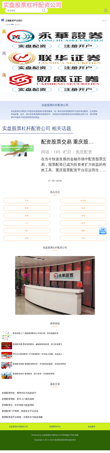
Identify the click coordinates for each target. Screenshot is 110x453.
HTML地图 (73, 435)
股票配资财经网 (61, 439)
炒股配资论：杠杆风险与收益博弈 (18, 404)
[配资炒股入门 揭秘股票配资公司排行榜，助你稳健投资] (6, 335)
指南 (83, 230)
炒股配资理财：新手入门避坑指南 (18, 398)
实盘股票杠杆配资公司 (18, 426)
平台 (27, 200)
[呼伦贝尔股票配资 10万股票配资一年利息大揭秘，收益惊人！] (6, 355)
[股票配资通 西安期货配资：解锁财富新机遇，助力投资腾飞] (6, 345)
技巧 (27, 230)
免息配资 (91, 426)
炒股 (83, 215)
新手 (83, 223)
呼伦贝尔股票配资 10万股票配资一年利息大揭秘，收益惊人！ (38, 354)
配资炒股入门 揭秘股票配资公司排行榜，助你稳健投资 (35, 333)
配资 (27, 208)
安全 (83, 208)
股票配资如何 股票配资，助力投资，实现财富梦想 (34, 373)
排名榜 (83, 200)
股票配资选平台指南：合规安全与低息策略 (22, 416)
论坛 (83, 238)
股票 (27, 238)
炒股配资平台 (55, 426)
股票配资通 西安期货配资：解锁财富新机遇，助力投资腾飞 (37, 344)
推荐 (27, 215)
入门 (27, 223)
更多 (104, 20)
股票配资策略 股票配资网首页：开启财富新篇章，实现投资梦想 (39, 363)
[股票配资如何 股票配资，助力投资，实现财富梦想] (6, 375)
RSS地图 (65, 435)
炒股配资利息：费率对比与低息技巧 (19, 392)
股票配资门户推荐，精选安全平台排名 (20, 410)
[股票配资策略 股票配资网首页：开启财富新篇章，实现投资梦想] (6, 365)
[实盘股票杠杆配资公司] (32, 4)
